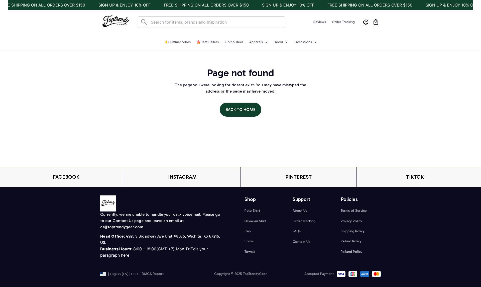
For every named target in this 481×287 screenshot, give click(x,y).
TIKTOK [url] (415, 177)
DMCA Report (153, 274)
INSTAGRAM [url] (182, 177)
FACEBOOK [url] (66, 177)
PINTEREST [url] (298, 177)
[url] (121, 227)
